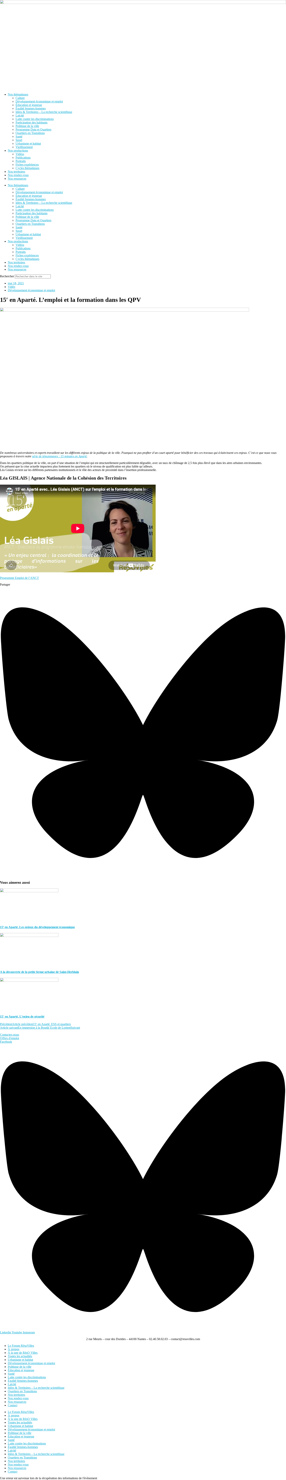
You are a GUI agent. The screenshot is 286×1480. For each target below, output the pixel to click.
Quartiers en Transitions (30, 133)
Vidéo (11, 286)
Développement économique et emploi (39, 101)
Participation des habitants (31, 122)
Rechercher (7, 276)
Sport (19, 140)
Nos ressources (17, 178)
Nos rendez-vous (18, 175)
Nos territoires (16, 171)
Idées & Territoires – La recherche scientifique (44, 112)
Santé (19, 136)
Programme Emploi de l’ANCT (19, 578)
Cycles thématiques (27, 168)
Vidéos (20, 154)
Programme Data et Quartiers (33, 129)
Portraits (21, 161)
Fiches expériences (27, 164)
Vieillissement (24, 147)
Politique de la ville (27, 126)
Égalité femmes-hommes (31, 108)
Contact (12, 1405)
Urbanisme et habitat (28, 143)
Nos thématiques (18, 94)
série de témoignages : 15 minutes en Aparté (59, 456)
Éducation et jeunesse (29, 105)
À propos (13, 1349)
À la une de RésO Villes (23, 1352)
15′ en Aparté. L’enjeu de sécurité (22, 1016)
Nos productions (18, 150)
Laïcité (20, 115)
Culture (20, 98)
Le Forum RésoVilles (21, 1345)
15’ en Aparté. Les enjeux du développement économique (37, 927)
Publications (23, 157)
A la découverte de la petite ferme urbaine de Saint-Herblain (39, 972)
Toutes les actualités (20, 1356)
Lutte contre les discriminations (35, 119)
